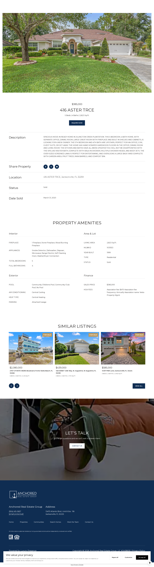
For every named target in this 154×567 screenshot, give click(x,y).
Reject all (115, 557)
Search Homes (55, 522)
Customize (128, 557)
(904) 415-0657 (15, 511)
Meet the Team (73, 522)
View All (139, 386)
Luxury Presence (28, 551)
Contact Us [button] (77, 446)
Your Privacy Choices (77, 564)
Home (11, 522)
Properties (24, 522)
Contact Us (89, 522)
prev (11, 385)
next (17, 385)
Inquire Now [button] (77, 123)
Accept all (142, 557)
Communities (39, 522)
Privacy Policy (138, 551)
